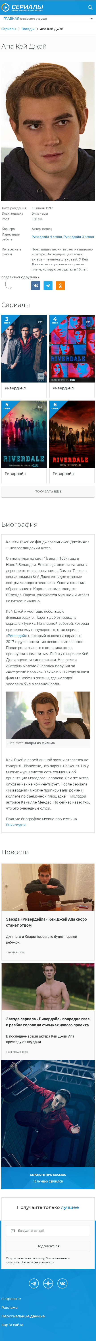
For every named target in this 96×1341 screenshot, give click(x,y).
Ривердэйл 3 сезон (79, 237)
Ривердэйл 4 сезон (47, 237)
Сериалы (8, 29)
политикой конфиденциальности (31, 1262)
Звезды (28, 29)
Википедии (16, 825)
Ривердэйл (17, 635)
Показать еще (48, 491)
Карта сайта (12, 1325)
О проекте (11, 1299)
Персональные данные (23, 1316)
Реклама (9, 1307)
